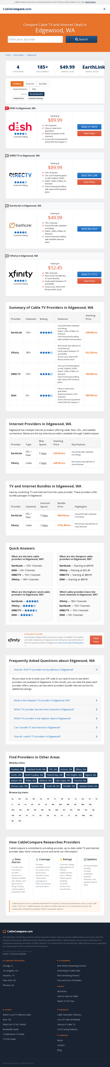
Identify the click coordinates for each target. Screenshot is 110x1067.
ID (96, 799)
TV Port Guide (9, 1039)
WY (20, 821)
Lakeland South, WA (36, 769)
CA (41, 799)
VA (76, 815)
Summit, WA (37, 786)
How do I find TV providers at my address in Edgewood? (43, 669)
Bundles (43, 83)
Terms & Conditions (18, 953)
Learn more (90, 2)
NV (35, 810)
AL (13, 799)
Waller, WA (31, 780)
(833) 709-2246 (89, 175)
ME (53, 804)
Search (83, 39)
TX (55, 815)
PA (20, 815)
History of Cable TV (66, 1024)
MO (13, 810)
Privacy (6, 953)
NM (56, 810)
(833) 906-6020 (89, 228)
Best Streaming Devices (68, 975)
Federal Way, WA (55, 775)
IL (12, 804)
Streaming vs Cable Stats (68, 970)
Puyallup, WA (17, 769)
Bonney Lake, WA (19, 786)
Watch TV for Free (65, 1001)
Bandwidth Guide (11, 1029)
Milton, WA (81, 769)
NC (71, 810)
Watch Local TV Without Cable (17, 1014)
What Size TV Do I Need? (14, 1024)
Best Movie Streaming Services (71, 965)
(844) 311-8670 (89, 126)
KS (32, 804)
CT (55, 799)
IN (19, 804)
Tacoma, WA (80, 780)
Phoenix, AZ (8, 985)
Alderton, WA (45, 780)
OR (13, 815)
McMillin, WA (69, 786)
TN (47, 815)
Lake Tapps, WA (62, 780)
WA (83, 815)
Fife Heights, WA (74, 775)
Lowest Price (18, 98)
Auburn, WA (16, 780)
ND (78, 810)
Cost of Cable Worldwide (68, 1019)
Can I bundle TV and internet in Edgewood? (37, 727)
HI (90, 799)
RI (27, 815)
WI (13, 821)
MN (82, 804)
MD (60, 804)
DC (69, 799)
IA (25, 804)
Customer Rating (36, 98)
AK (19, 799)
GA (82, 799)
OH (86, 810)
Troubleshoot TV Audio (13, 1034)
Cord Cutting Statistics (67, 1029)
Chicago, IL (8, 965)
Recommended (36, 94)
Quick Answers (20, 89)
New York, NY (9, 980)
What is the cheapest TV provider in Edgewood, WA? (42, 700)
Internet (30, 83)
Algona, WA (90, 775)
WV (91, 815)
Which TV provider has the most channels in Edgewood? (44, 709)
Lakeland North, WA (88, 786)
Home (8, 55)
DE (62, 799)
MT (20, 810)
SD (40, 815)
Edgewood (31, 55)
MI (75, 804)
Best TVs (7, 1019)
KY (39, 804)
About (60, 1040)
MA (68, 804)
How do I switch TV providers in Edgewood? (37, 736)
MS (90, 804)
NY (64, 810)
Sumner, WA (66, 769)
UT (62, 815)
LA (46, 804)
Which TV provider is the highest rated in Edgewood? (42, 718)
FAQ (34, 89)
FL (76, 799)
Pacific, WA (16, 775)
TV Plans (17, 83)
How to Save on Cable (67, 996)
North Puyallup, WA (34, 775)
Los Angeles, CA (10, 970)
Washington (19, 55)
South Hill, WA (52, 786)
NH (42, 810)
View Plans (89, 133)
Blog (59, 1050)
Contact (61, 1045)
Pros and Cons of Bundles (69, 980)
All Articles (62, 991)
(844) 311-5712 (89, 274)
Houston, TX (8, 975)
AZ (26, 799)
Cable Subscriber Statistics (69, 1014)
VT (69, 815)
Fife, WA (53, 769)
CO (48, 799)
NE (28, 810)
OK (93, 810)
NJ (49, 810)
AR (34, 799)
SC (34, 815)
